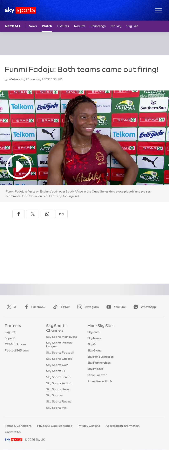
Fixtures (63, 26)
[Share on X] (33, 214)
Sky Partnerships (99, 362)
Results (80, 26)
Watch (47, 26)
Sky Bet (132, 26)
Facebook (38, 306)
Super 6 (10, 338)
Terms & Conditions (18, 425)
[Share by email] (61, 214)
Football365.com (17, 350)
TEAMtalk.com (15, 344)
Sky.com (93, 332)
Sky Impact (95, 368)
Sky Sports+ (54, 395)
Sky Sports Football (60, 352)
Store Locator (97, 374)
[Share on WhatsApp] (47, 214)
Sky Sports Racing (59, 401)
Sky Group (94, 350)
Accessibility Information (123, 425)
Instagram (92, 306)
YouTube (120, 306)
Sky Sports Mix (56, 407)
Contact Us (13, 431)
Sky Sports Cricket (59, 358)
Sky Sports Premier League (59, 344)
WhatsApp (148, 306)
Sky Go (92, 344)
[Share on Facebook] (18, 214)
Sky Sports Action (58, 383)
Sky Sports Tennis (58, 377)
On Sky (116, 26)
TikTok (65, 306)
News (33, 26)
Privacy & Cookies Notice (54, 425)
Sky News (94, 338)
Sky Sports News (57, 389)
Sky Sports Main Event (61, 336)
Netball (13, 26)
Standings (98, 26)
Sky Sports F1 (55, 370)
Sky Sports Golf (57, 364)
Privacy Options (89, 425)
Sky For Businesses (100, 356)
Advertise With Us (99, 381)
